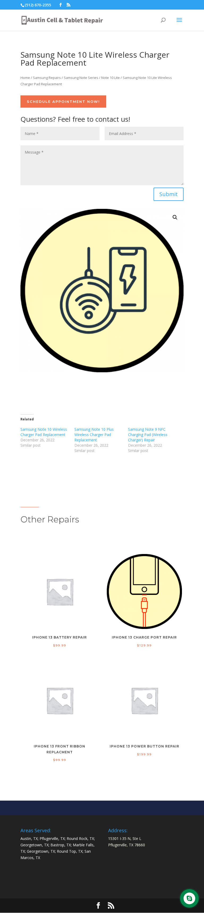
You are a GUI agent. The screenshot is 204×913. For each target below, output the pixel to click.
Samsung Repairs (47, 77)
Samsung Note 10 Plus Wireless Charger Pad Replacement (94, 434)
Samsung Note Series (81, 77)
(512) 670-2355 (38, 4)
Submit (168, 194)
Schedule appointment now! (63, 101)
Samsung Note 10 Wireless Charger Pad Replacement (43, 432)
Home (25, 77)
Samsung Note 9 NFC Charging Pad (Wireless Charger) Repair (147, 434)
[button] (175, 217)
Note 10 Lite (110, 77)
